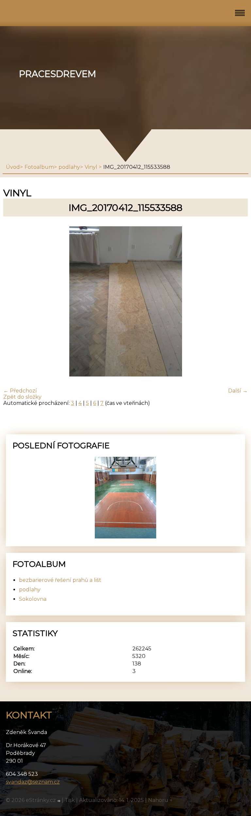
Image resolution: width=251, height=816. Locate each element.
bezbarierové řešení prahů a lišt (60, 580)
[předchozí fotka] (14, 302)
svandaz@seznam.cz (33, 782)
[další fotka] (237, 302)
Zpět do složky (22, 397)
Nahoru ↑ (160, 800)
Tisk (70, 800)
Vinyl (92, 167)
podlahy (69, 167)
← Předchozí (20, 391)
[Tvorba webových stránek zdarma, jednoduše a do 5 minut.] (59, 801)
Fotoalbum (39, 167)
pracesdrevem (57, 74)
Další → (238, 391)
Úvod (13, 167)
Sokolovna (32, 599)
